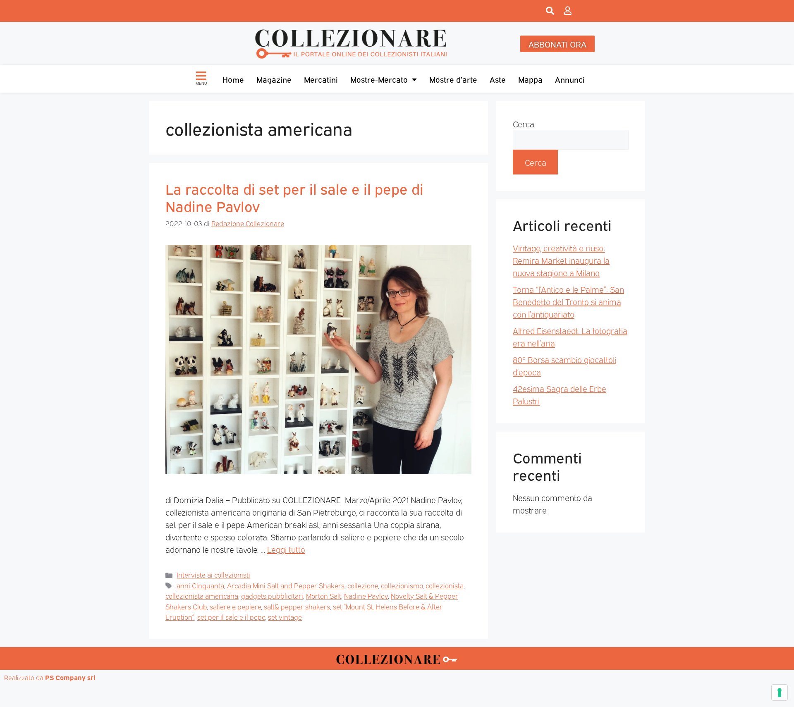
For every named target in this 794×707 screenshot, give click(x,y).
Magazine (274, 79)
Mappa (530, 79)
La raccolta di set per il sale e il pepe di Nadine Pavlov (294, 196)
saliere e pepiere (235, 606)
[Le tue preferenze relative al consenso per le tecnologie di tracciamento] (779, 692)
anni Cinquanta (200, 585)
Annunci (570, 79)
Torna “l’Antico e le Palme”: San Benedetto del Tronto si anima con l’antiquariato (568, 301)
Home (233, 79)
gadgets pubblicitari (272, 595)
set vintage (285, 616)
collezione (362, 585)
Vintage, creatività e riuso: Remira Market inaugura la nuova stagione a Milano (561, 260)
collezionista (445, 585)
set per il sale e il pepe (231, 616)
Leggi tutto (286, 549)
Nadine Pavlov (366, 595)
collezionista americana (201, 595)
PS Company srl (70, 677)
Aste (498, 79)
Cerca (523, 123)
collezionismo (402, 585)
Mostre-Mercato (379, 79)
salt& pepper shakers (297, 606)
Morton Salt (323, 595)
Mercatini (321, 79)
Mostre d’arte (453, 79)
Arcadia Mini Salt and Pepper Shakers (285, 585)
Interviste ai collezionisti (213, 574)
